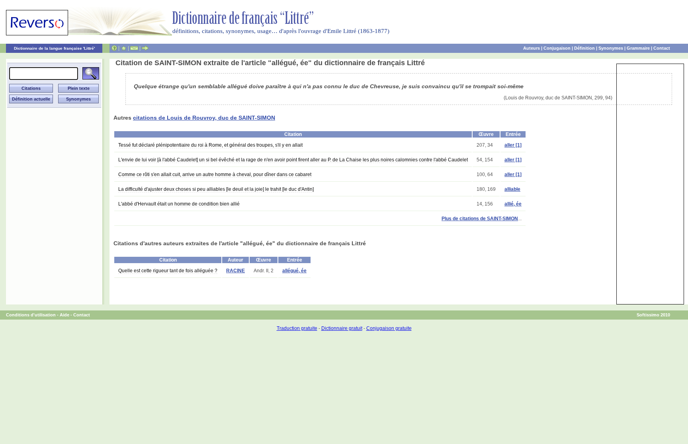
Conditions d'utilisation (31, 314)
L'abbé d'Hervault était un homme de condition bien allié (179, 204)
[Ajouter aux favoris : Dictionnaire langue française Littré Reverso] (124, 48)
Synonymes (610, 48)
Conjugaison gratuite (389, 328)
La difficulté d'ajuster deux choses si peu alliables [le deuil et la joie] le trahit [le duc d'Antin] (216, 189)
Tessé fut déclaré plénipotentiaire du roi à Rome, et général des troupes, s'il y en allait (210, 145)
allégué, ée (294, 270)
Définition (584, 48)
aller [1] (513, 145)
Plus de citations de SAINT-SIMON (480, 218)
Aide (64, 314)
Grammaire (638, 48)
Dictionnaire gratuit (341, 328)
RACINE (235, 270)
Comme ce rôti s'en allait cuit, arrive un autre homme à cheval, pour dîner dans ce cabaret (214, 174)
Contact (661, 48)
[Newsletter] (134, 48)
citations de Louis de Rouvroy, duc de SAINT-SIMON (204, 117)
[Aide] (114, 48)
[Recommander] (145, 48)
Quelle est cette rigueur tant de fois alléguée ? (167, 270)
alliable (512, 189)
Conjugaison (557, 48)
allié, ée (513, 204)
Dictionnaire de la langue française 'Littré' (54, 48)
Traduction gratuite (297, 328)
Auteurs (531, 48)
